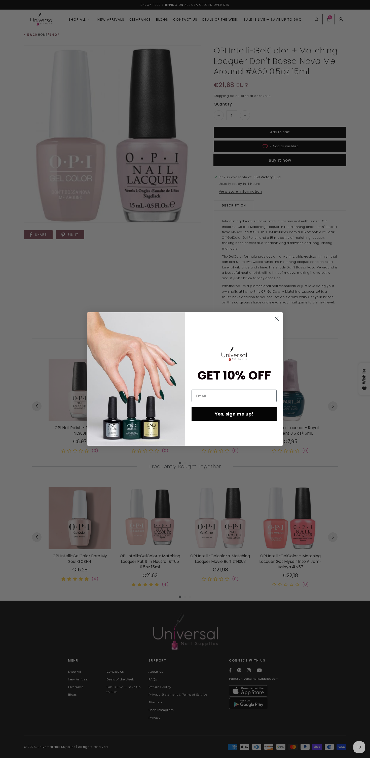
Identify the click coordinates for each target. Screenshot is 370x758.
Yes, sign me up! (234, 414)
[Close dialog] (276, 318)
